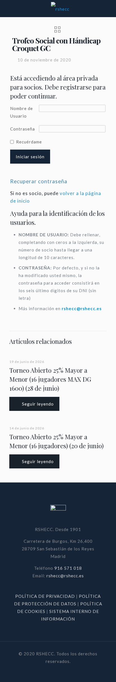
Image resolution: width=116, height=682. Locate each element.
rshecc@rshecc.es (82, 308)
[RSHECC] (60, 8)
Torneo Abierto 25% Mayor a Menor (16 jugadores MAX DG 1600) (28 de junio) (50, 379)
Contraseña (22, 128)
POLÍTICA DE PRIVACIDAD (45, 596)
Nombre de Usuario (21, 112)
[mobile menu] (108, 8)
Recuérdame (29, 141)
